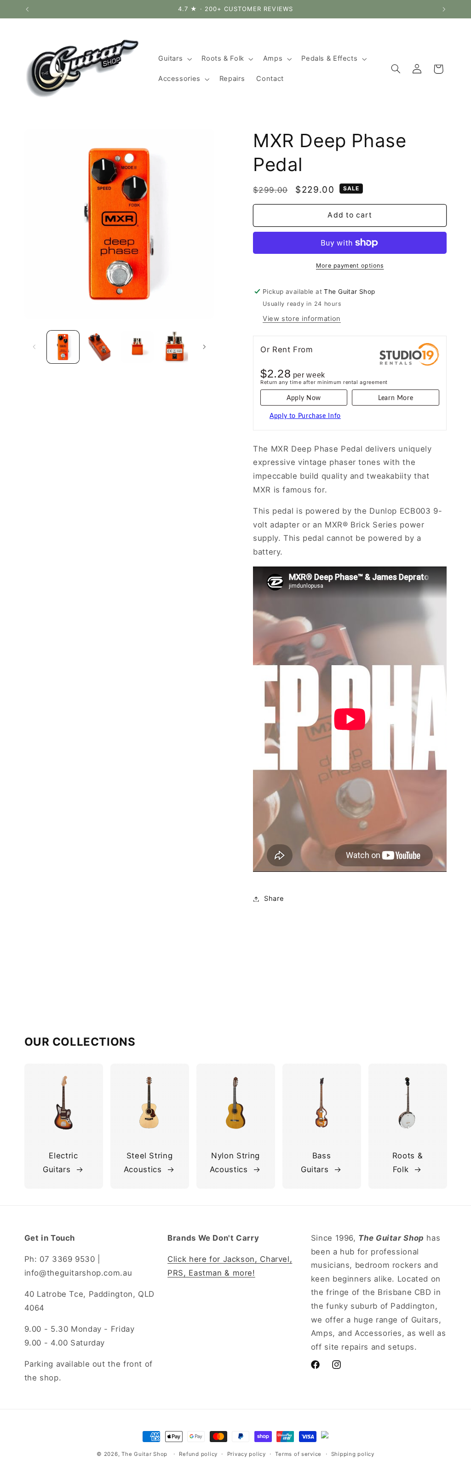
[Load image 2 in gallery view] (100, 347)
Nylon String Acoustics (235, 1162)
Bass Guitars (316, 1162)
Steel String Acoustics (148, 1162)
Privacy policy (246, 1454)
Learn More (395, 398)
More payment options (350, 265)
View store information (302, 319)
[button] (173, 59)
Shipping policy (352, 1454)
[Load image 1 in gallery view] (63, 347)
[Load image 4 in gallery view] (174, 347)
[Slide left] (34, 347)
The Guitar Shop (144, 1454)
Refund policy (198, 1454)
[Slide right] (204, 347)
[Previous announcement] (27, 9)
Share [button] (274, 898)
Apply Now (304, 398)
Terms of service (298, 1454)
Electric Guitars (60, 1162)
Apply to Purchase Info (305, 416)
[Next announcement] (444, 9)
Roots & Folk (407, 1162)
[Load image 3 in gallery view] (137, 347)
